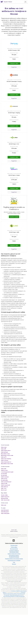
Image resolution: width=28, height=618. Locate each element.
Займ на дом (3, 505)
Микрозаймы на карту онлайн (7, 463)
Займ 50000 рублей (5, 511)
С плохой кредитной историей (7, 472)
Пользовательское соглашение (14, 560)
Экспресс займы (4, 495)
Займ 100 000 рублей (5, 513)
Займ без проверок (5, 476)
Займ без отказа (4, 470)
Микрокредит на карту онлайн (7, 455)
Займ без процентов (5, 496)
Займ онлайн (3, 468)
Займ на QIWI (3, 448)
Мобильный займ (4, 498)
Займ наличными (4, 452)
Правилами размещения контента (16, 595)
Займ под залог (4, 478)
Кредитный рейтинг (14, 548)
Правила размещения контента (14, 553)
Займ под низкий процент (6, 481)
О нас (14, 562)
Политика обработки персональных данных (14, 558)
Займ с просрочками (5, 500)
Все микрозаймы (4, 480)
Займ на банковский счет (6, 462)
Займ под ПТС (4, 457)
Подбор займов (14, 547)
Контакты (14, 564)
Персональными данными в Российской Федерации (14, 596)
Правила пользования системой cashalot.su (14, 543)
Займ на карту (4, 447)
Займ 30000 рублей (5, 510)
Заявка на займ (4, 483)
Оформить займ (14, 63)
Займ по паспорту (4, 460)
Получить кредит (14, 545)
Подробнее (14, 67)
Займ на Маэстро (4, 486)
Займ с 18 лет (3, 488)
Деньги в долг (4, 490)
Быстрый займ (4, 475)
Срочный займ (4, 473)
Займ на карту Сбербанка (6, 458)
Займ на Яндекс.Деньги (5, 450)
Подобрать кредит (14, 216)
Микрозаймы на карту (5, 453)
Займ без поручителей (5, 485)
